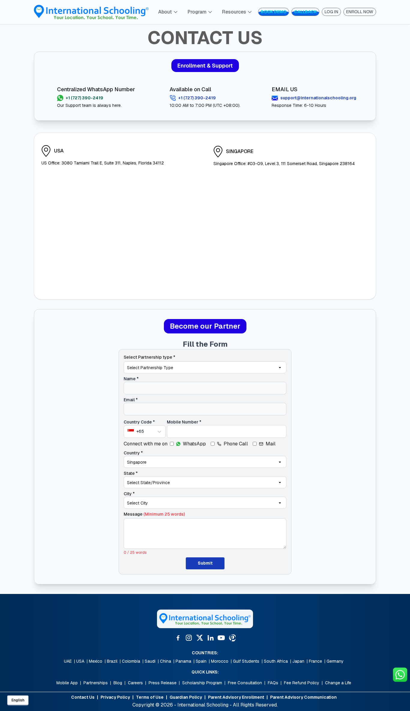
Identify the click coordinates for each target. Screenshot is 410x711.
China (165, 661)
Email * (131, 399)
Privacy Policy (115, 697)
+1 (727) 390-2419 (84, 98)
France (315, 661)
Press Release (162, 682)
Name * (131, 378)
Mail (271, 444)
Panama (183, 661)
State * (131, 473)
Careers (135, 682)
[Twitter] (199, 637)
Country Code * (139, 422)
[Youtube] (221, 637)
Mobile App (67, 682)
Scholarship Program (202, 682)
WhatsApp (194, 444)
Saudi (150, 661)
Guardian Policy (186, 697)
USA (80, 661)
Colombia (131, 661)
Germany (335, 661)
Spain (201, 661)
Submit (205, 563)
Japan (298, 661)
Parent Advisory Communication (303, 697)
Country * (133, 453)
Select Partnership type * (149, 357)
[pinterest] (232, 637)
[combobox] (128, 431)
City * (129, 493)
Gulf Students (246, 661)
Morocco (219, 661)
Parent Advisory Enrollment (236, 697)
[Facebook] (178, 637)
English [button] (17, 700)
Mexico (95, 661)
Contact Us (83, 697)
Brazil (112, 661)
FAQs (273, 682)
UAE (68, 661)
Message (154, 514)
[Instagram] (188, 637)
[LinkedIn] (210, 637)
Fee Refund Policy (301, 682)
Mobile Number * (184, 422)
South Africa (276, 661)
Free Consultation (245, 682)
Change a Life (338, 682)
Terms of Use (150, 697)
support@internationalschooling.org (318, 98)
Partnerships (95, 682)
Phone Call (236, 444)
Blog (117, 682)
